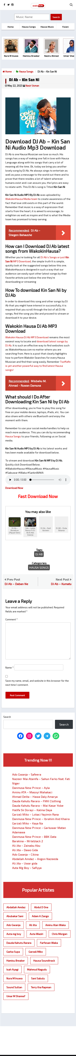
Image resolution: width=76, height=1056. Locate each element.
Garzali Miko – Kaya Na (27, 823)
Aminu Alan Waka (55, 925)
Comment (11, 619)
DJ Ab (39, 554)
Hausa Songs (26, 71)
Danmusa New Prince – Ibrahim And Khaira (41, 819)
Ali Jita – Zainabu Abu (26, 845)
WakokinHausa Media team (21, 198)
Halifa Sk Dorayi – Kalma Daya (32, 810)
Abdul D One (41, 907)
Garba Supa (13, 951)
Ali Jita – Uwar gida (24, 863)
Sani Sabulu (38, 978)
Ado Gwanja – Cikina (25, 854)
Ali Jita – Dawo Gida (25, 850)
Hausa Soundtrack (44, 960)
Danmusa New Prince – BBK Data (34, 836)
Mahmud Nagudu (37, 969)
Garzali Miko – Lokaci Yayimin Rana (35, 814)
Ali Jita (33, 925)
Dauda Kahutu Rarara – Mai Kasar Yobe (37, 805)
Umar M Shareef (15, 996)
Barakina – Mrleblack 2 (27, 841)
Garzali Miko (36, 951)
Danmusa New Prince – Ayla (31, 787)
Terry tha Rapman (41, 987)
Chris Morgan (59, 933)
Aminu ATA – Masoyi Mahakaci (32, 792)
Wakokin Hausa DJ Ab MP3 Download (27, 337)
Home (8, 71)
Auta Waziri (36, 933)
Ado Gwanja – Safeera (26, 774)
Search (7, 716)
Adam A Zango (40, 916)
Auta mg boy (13, 933)
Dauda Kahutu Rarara (18, 942)
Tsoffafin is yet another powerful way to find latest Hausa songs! (38, 365)
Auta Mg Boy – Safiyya (27, 867)
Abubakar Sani (14, 916)
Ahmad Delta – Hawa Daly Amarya (35, 796)
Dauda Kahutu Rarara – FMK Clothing (36, 801)
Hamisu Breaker (15, 960)
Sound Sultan (14, 987)
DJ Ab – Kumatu (61, 584)
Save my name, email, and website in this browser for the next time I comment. (37, 682)
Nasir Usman (32, 85)
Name (9, 667)
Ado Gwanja (13, 925)
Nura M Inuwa (14, 978)
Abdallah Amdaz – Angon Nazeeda (35, 859)
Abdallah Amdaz (15, 907)
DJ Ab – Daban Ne (16, 584)
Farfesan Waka (49, 942)
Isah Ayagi (12, 969)
